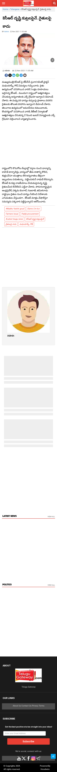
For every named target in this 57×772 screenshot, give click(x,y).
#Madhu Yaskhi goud (15, 209)
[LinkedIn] (13, 75)
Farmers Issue (12, 214)
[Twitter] (10, 75)
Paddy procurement (29, 214)
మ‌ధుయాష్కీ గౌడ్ (26, 224)
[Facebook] (6, 75)
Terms (41, 706)
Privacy (35, 706)
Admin (6, 32)
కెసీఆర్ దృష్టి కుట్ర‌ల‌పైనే (35, 219)
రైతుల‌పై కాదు (11, 224)
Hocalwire (45, 769)
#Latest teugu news (14, 219)
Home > (6, 9)
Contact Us (26, 706)
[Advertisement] (25, 24)
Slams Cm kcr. (33, 209)
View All (51, 517)
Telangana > (15, 9)
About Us (17, 706)
